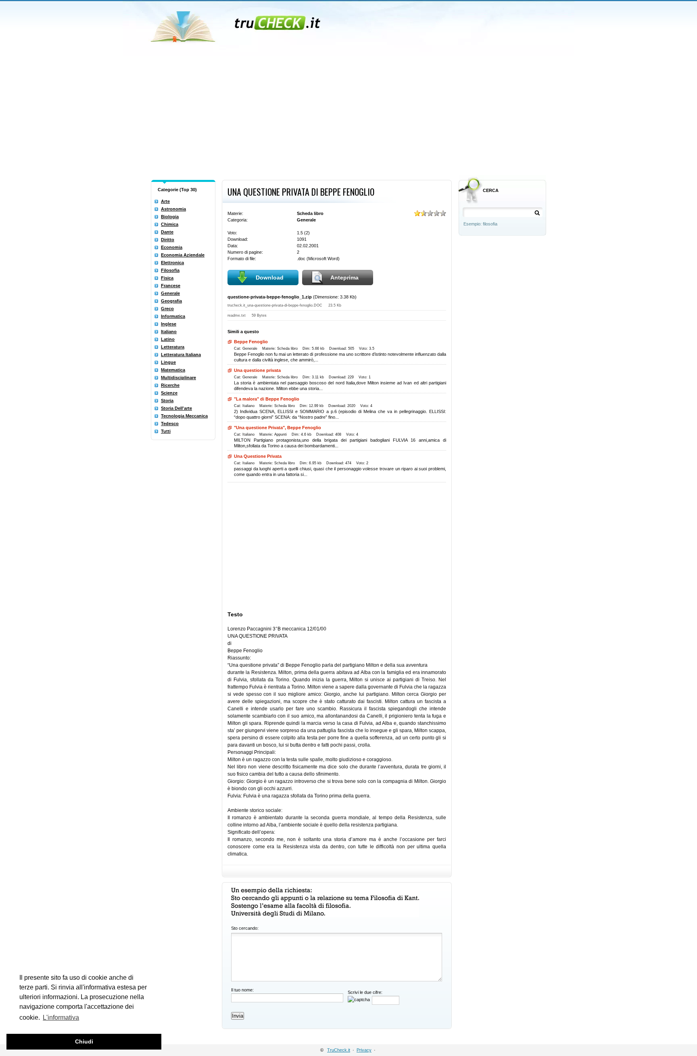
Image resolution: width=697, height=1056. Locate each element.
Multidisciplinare (178, 377)
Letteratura (172, 346)
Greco (167, 308)
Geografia (171, 300)
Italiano (169, 331)
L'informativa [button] (61, 1017)
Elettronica (172, 262)
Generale (170, 293)
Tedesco (170, 423)
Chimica (169, 224)
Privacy (364, 1050)
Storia (167, 400)
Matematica (173, 369)
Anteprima (344, 277)
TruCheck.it (338, 1050)
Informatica (173, 316)
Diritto (167, 239)
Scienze (169, 392)
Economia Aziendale (183, 255)
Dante (167, 232)
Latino (168, 339)
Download (270, 277)
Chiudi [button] (84, 1041)
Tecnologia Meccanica (184, 415)
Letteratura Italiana (181, 354)
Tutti (166, 431)
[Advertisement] (348, 116)
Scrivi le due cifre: (365, 992)
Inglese (168, 323)
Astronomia (173, 209)
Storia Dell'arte (176, 408)
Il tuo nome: (242, 989)
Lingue (168, 362)
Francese (170, 285)
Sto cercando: (245, 928)
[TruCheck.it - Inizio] (236, 24)
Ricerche (170, 385)
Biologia (170, 216)
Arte (165, 201)
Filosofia (170, 270)
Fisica (167, 277)
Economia (171, 247)
